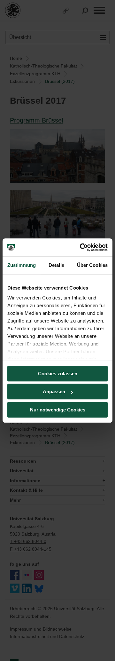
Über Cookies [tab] (92, 265)
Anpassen (54, 391)
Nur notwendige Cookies (57, 409)
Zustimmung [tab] (21, 265)
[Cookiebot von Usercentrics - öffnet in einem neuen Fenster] (81, 247)
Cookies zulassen (57, 373)
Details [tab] (56, 265)
